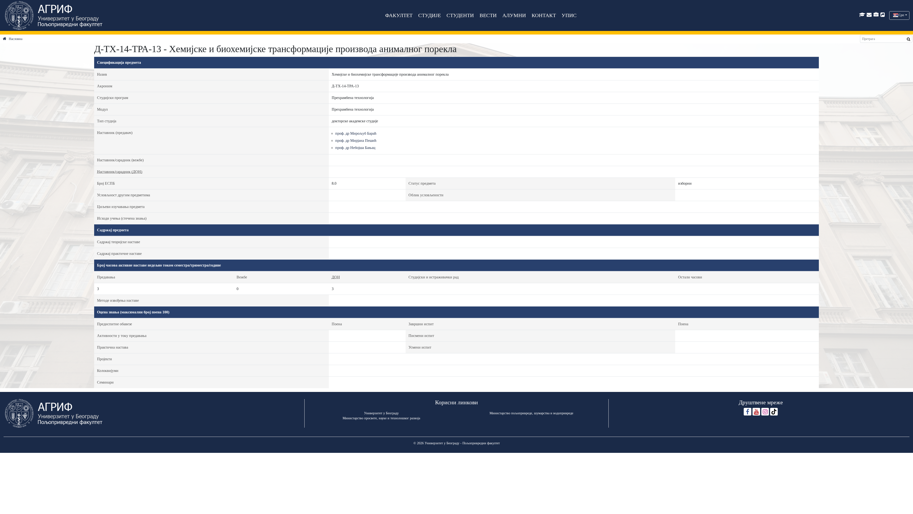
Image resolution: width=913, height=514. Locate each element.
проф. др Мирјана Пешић (355, 140)
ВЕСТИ (488, 15)
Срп (901, 15)
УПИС (569, 15)
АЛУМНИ (514, 15)
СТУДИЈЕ (429, 15)
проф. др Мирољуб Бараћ (355, 133)
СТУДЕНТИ (460, 15)
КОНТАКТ (544, 15)
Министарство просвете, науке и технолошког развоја (381, 418)
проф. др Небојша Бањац (355, 148)
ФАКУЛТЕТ (399, 15)
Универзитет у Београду (381, 413)
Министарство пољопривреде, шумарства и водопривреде (531, 413)
